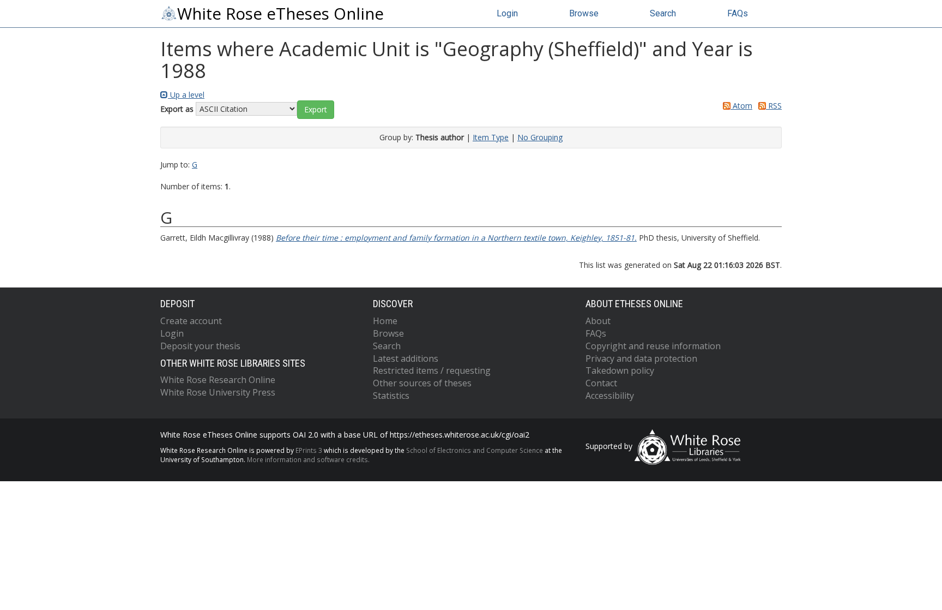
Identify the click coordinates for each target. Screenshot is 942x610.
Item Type (491, 137)
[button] (315, 109)
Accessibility (609, 396)
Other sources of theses (422, 383)
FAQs (737, 13)
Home (385, 321)
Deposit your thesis (200, 346)
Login (507, 13)
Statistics (391, 396)
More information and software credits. (308, 459)
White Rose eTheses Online (280, 14)
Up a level (186, 94)
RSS (774, 105)
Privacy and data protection (641, 358)
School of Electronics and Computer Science (474, 450)
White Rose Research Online (217, 380)
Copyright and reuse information (653, 346)
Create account (191, 321)
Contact (601, 383)
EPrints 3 (308, 450)
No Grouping (540, 137)
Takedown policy (619, 370)
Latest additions (405, 358)
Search (663, 13)
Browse (584, 13)
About (598, 321)
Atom (741, 105)
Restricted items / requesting (432, 370)
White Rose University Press (217, 392)
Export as (177, 109)
